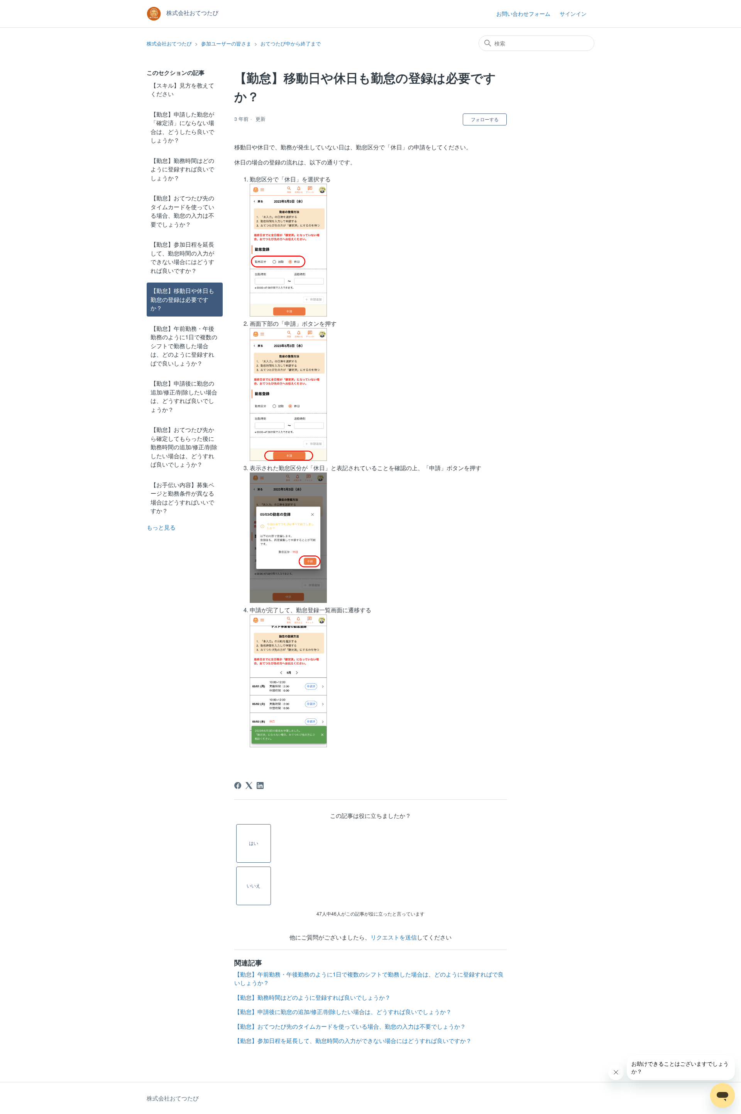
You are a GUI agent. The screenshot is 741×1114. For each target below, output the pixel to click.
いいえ (254, 885)
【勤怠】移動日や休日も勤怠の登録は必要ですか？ (182, 299)
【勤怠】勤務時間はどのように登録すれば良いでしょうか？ (182, 169)
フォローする (485, 119)
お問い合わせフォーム (523, 13)
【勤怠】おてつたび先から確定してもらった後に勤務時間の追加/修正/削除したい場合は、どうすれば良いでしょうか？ (184, 446)
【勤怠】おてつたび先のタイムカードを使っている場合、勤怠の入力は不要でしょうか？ (182, 211)
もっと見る (161, 527)
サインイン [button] (573, 13)
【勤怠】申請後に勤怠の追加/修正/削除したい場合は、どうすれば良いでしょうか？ (184, 396)
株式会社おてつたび (169, 43)
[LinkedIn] (260, 785)
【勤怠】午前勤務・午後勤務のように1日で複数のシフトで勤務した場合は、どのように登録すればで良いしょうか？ (184, 345)
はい (253, 843)
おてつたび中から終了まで (291, 43)
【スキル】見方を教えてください (182, 89)
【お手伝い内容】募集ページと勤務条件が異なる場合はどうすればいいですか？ (182, 498)
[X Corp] (248, 785)
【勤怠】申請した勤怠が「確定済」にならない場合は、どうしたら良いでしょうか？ (182, 127)
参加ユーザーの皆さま (226, 43)
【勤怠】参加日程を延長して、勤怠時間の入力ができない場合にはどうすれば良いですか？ (182, 257)
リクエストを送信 (393, 937)
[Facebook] (237, 785)
